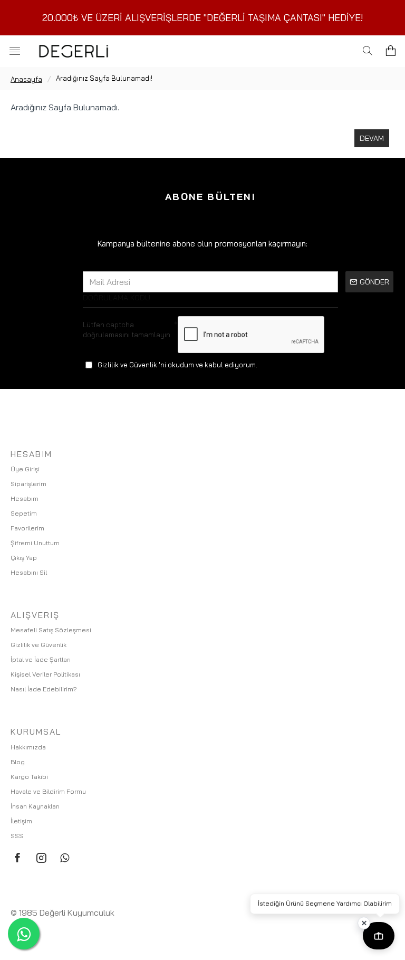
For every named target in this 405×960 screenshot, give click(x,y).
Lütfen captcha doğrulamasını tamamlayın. (127, 329)
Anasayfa (26, 79)
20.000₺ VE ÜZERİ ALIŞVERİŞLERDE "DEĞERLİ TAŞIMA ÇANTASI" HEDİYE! (202, 18)
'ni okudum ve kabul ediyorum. (177, 364)
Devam (372, 138)
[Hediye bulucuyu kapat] (364, 923)
